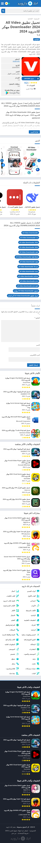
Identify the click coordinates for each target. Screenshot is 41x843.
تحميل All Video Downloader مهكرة (26, 291)
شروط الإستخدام (23, 833)
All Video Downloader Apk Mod (27, 257)
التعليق (37, 318)
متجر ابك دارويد (11, 827)
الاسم (38, 345)
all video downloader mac (29, 271)
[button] (3, 11)
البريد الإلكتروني (35, 355)
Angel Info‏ (16, 61)
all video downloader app (29, 262)
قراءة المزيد (34, 132)
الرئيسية (36, 19)
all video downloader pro (29, 281)
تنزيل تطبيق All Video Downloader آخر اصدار (23, 296)
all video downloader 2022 (28, 242)
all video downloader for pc (28, 267)
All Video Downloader (30, 233)
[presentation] (39, 160)
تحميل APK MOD (29, 78)
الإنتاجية (30, 19)
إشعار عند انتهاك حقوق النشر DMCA (16, 831)
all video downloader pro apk (27, 286)
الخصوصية (32, 831)
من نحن (13, 833)
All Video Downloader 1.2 (29, 238)
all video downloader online (28, 276)
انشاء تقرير (30, 89)
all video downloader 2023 (28, 247)
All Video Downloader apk (28, 252)
